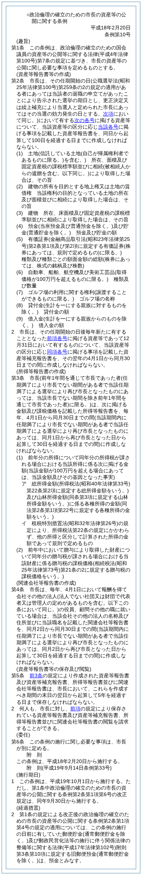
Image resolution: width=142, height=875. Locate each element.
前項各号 (57, 338)
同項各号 (57, 352)
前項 (75, 708)
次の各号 (84, 120)
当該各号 (108, 127)
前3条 (36, 675)
